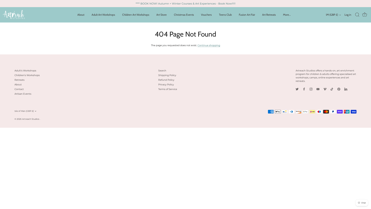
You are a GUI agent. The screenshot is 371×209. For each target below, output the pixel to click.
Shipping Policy (167, 75)
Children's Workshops (27, 75)
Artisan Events (22, 93)
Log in (347, 14)
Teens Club (225, 14)
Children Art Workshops (135, 14)
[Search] (357, 15)
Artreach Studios (31, 119)
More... (287, 14)
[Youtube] (318, 89)
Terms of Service (167, 89)
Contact (19, 89)
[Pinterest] (338, 89)
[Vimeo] (324, 89)
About (80, 14)
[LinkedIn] (345, 89)
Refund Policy (166, 80)
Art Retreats (269, 14)
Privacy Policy (166, 84)
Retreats (19, 80)
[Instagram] (311, 89)
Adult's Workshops (25, 70)
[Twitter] (297, 89)
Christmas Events (184, 14)
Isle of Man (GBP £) (24, 111)
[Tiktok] (331, 89)
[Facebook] (304, 89)
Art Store (161, 14)
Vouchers (206, 14)
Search (162, 70)
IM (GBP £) (332, 14)
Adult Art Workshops (103, 14)
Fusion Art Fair (247, 14)
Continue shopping (209, 45)
